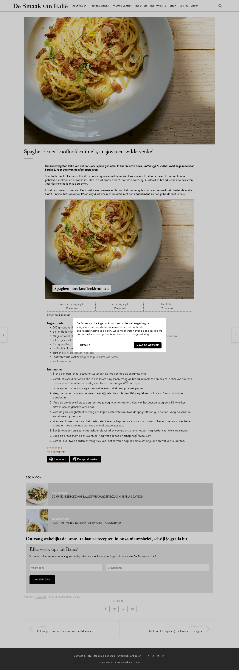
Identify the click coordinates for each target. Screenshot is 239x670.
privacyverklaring (139, 334)
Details (85, 345)
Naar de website (147, 345)
